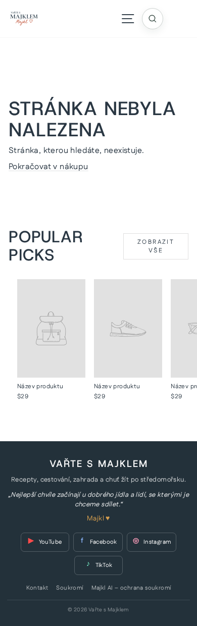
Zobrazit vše (155, 246)
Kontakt (37, 588)
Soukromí (69, 588)
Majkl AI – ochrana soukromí (131, 588)
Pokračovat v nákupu (48, 167)
